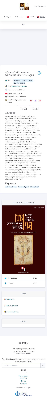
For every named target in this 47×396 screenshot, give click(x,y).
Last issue (10, 299)
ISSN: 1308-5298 (39, 6)
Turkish (31, 17)
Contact (23, 383)
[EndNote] (35, 101)
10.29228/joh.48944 (19, 86)
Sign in (8, 17)
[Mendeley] (31, 101)
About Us (23, 378)
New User (19, 17)
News (23, 381)
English (42, 17)
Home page (23, 376)
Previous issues (12, 306)
